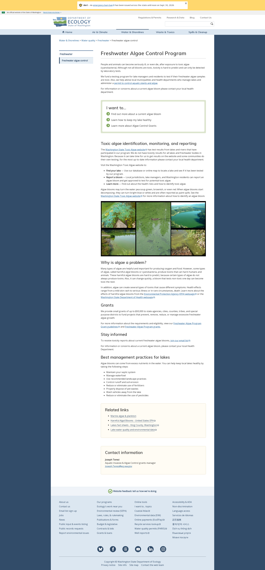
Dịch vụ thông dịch (182, 528)
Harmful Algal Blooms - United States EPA (132, 420)
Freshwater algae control (75, 60)
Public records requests (71, 528)
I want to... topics (143, 506)
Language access (181, 510)
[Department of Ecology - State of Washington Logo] (69, 22)
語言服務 (176, 519)
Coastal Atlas (141, 510)
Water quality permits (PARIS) (150, 528)
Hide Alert (180, 3)
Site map (133, 565)
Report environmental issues (74, 532)
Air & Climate (100, 32)
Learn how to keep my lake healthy (131, 120)
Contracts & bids (105, 528)
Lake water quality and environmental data (133, 429)
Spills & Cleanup (198, 32)
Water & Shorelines (132, 32)
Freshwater (103, 40)
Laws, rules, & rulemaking (110, 515)
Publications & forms (107, 519)
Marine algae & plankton (123, 415)
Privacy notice (108, 565)
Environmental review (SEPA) (112, 510)
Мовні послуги (180, 537)
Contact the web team (152, 565)
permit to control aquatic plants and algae (135, 83)
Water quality (88, 40)
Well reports (141, 532)
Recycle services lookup (147, 524)
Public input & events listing (73, 524)
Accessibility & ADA (182, 502)
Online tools (141, 502)
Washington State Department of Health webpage (127, 297)
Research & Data (175, 17)
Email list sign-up (68, 510)
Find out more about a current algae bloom (136, 114)
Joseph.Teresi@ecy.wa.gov (118, 466)
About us (63, 502)
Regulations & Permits (149, 17)
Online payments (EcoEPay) (149, 519)
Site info (122, 565)
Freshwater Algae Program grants (142, 326)
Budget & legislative (107, 524)
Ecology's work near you (109, 506)
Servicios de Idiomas (182, 515)
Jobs (61, 515)
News (62, 519)
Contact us (64, 506)
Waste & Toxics (165, 32)
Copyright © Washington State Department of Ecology (132, 561)
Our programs (104, 502)
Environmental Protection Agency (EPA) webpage (169, 293)
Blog (192, 17)
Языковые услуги (181, 532)
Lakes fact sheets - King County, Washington (134, 425)
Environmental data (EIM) (148, 515)
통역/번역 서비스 (180, 524)
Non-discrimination (182, 506)
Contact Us (205, 17)
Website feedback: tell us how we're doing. (135, 491)
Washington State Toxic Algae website (125, 149)
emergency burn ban (103, 5)
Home (68, 32)
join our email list (179, 340)
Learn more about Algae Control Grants (133, 125)
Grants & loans (104, 532)
